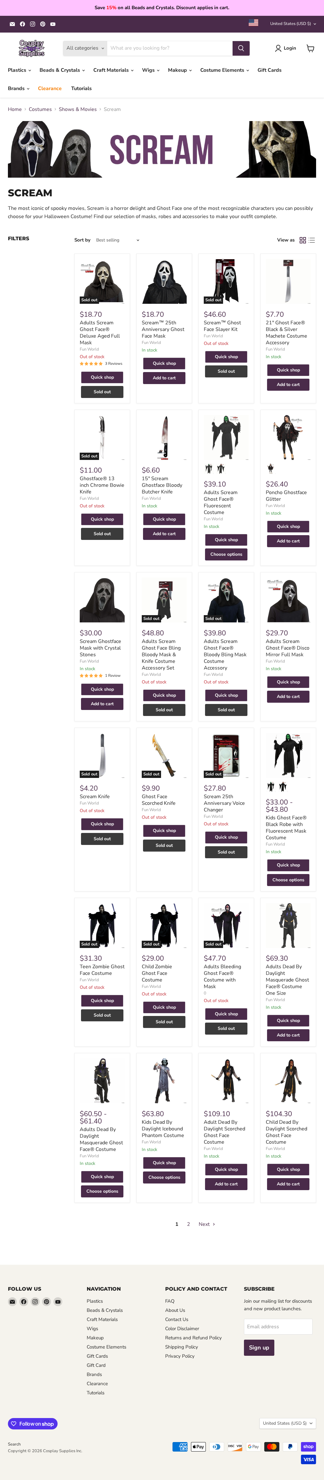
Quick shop (102, 377)
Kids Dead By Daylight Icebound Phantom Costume (163, 1129)
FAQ (170, 1301)
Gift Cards (270, 70)
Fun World (89, 349)
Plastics (18, 70)
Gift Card (96, 1365)
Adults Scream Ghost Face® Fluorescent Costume (221, 502)
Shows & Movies (78, 109)
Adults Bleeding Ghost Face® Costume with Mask (222, 976)
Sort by (82, 240)
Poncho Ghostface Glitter (286, 496)
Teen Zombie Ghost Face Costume (102, 970)
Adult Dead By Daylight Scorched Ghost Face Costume (224, 1132)
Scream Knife (95, 796)
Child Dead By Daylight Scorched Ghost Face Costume (286, 1132)
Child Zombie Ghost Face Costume (157, 973)
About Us (175, 1310)
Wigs (149, 70)
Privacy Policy (180, 1356)
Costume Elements (223, 70)
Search (14, 1444)
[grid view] (302, 240)
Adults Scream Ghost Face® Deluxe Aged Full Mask (100, 332)
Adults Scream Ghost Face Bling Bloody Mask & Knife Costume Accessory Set (161, 654)
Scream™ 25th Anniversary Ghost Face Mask (163, 329)
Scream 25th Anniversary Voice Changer (224, 803)
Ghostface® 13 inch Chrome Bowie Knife (102, 485)
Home (15, 109)
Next (205, 1224)
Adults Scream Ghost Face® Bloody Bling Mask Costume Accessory (225, 654)
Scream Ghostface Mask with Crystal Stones (100, 648)
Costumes (40, 109)
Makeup (178, 70)
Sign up (259, 1347)
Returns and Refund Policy (193, 1338)
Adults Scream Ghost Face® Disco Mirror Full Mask (287, 648)
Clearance (50, 88)
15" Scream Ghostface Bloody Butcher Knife (162, 485)
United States (290, 24)
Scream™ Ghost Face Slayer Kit (222, 326)
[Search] (241, 48)
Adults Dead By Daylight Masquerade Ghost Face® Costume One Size (287, 980)
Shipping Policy (181, 1347)
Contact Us (176, 1319)
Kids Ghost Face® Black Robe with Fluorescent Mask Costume (286, 827)
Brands (17, 88)
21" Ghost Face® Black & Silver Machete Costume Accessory (286, 332)
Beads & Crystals (60, 70)
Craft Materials (111, 70)
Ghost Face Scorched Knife (159, 800)
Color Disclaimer (182, 1328)
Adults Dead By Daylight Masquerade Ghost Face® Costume (101, 1139)
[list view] (311, 240)
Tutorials (81, 88)
